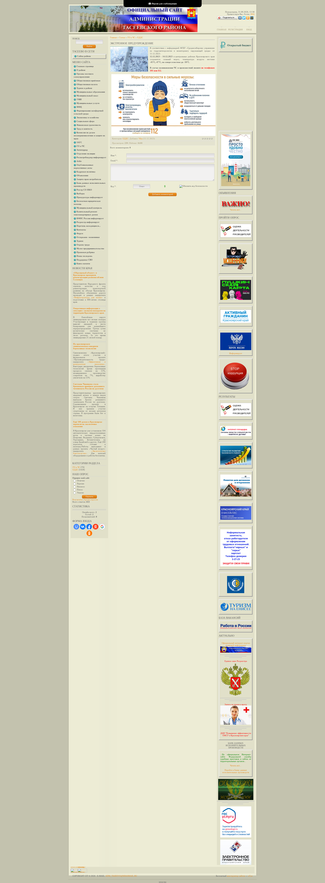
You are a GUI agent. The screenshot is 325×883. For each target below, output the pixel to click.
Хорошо (80, 483)
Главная (221, 29)
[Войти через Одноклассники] (89, 533)
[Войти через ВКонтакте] (83, 526)
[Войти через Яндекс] (95, 526)
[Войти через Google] (102, 527)
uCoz (250, 876)
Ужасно (80, 492)
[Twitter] (244, 17)
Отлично (81, 480)
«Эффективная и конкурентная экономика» (89, 363)
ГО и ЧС (76, 467)
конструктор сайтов (236, 876)
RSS (252, 14)
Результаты (77, 499)
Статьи (122, 37)
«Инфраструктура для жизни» (88, 297)
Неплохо (81, 486)
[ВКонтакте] (240, 17)
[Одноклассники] (248, 17)
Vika (141, 138)
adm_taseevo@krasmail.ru (121, 876)
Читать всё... (235, 765)
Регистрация (235, 29)
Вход (249, 29)
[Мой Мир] (252, 17)
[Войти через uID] (76, 526)
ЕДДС (75, 470)
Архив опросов (91, 499)
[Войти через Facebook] (89, 526)
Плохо (80, 489)
